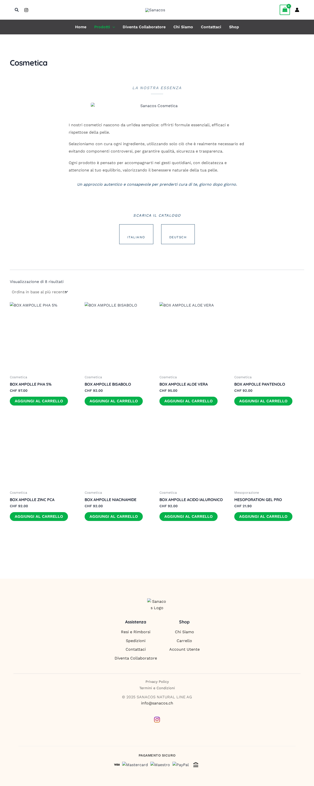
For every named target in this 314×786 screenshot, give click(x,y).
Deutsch (178, 237)
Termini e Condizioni (157, 688)
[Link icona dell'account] (297, 10)
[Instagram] (26, 10)
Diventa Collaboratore (144, 27)
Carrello (184, 640)
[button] (17, 10)
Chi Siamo (183, 27)
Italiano (136, 237)
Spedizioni (135, 640)
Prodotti (102, 27)
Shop (234, 27)
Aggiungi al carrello (39, 401)
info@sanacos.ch (157, 703)
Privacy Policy (157, 682)
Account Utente (184, 649)
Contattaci (211, 27)
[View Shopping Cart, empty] (285, 10)
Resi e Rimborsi (135, 632)
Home (80, 27)
